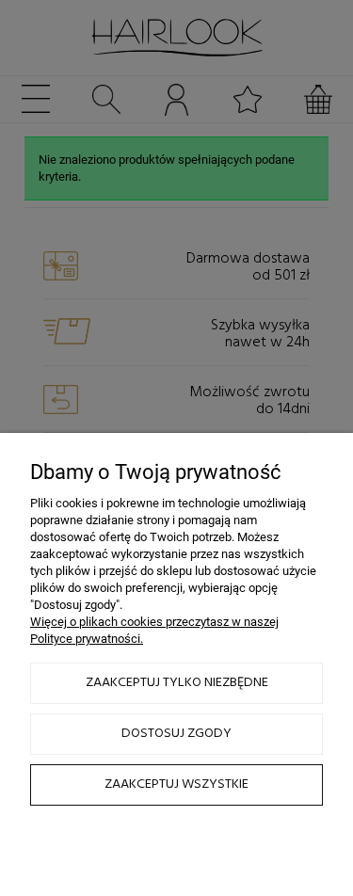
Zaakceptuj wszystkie (176, 784)
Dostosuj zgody (176, 733)
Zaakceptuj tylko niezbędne (177, 683)
